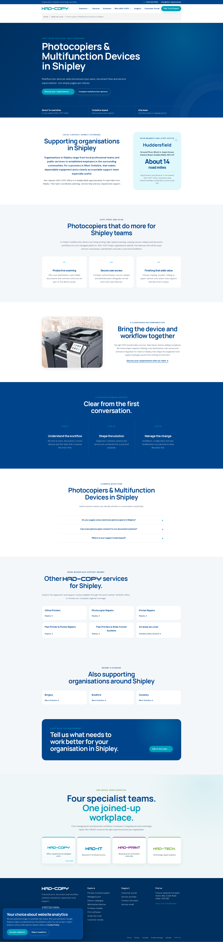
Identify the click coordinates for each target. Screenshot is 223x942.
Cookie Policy (53, 925)
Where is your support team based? (109, 537)
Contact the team (129, 900)
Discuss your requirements (58, 91)
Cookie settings (157, 938)
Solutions (84, 8)
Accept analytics (17, 932)
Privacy (137, 938)
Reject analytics (39, 932)
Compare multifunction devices (93, 91)
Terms (129, 938)
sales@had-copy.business (171, 2)
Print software (94, 912)
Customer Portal (151, 8)
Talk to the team (161, 749)
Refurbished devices (96, 904)
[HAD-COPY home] (55, 8)
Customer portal (129, 893)
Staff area (177, 938)
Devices (96, 8)
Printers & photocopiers (98, 893)
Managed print (94, 896)
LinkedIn (168, 938)
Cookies (145, 938)
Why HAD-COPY (123, 8)
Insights (137, 8)
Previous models (95, 908)
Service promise (128, 896)
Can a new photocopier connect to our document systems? (108, 529)
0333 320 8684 (150, 2)
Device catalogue (95, 900)
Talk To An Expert (171, 8)
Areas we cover (57, 17)
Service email (127, 904)
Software (107, 8)
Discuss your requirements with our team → (147, 360)
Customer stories (95, 919)
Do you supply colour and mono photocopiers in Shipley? (109, 520)
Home (46, 17)
